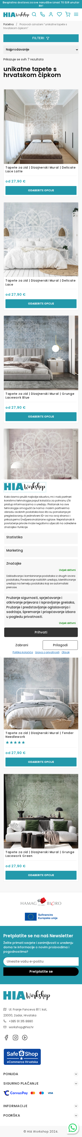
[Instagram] (16, 1038)
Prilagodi (60, 645)
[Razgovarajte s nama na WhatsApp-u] (73, 1128)
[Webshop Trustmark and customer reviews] (22, 1064)
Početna (8, 24)
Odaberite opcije (41, 190)
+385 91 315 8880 (21, 1021)
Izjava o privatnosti (47, 652)
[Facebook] (6, 1038)
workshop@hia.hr (21, 1027)
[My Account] (50, 14)
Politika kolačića (23, 652)
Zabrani (21, 645)
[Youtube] (25, 1038)
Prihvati (41, 632)
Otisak (66, 652)
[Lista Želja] (59, 14)
